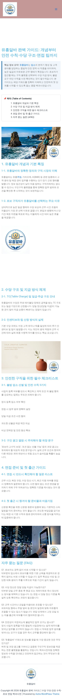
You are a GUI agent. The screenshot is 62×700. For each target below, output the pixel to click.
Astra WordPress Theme (47, 694)
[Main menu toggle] (56, 9)
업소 (33, 65)
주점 (19, 177)
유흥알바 (24, 65)
